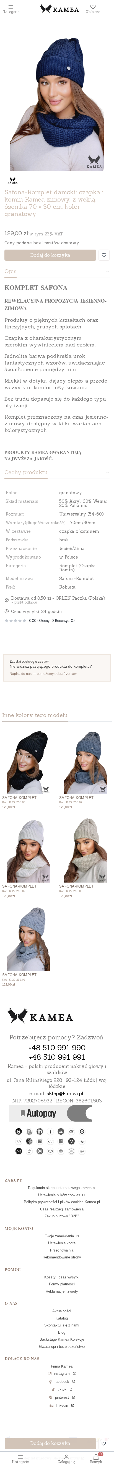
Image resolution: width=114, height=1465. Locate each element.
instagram (62, 1373)
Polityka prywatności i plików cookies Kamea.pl (62, 1202)
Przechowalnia (61, 1250)
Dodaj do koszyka (50, 255)
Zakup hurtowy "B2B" (62, 1216)
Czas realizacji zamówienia (62, 1209)
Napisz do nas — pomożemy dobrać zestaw (43, 674)
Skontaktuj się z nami (61, 1325)
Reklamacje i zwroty (62, 1291)
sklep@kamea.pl (65, 1093)
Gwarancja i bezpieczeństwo (62, 1347)
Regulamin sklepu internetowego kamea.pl (61, 1188)
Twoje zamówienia (60, 1236)
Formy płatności (62, 1284)
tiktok (62, 1389)
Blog (61, 1332)
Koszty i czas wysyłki (61, 1277)
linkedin (62, 1405)
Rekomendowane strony (62, 1257)
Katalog (62, 1318)
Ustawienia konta (62, 1243)
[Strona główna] (40, 1016)
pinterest (62, 1397)
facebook (62, 1381)
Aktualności (61, 1311)
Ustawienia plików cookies (59, 1195)
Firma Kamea (61, 1366)
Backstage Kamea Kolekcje (62, 1339)
